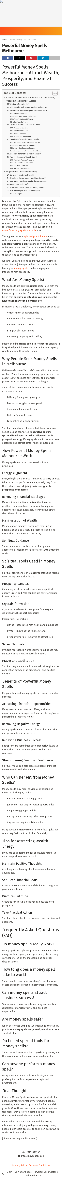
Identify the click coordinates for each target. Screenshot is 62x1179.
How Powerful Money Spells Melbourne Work (28, 110)
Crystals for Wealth (21, 131)
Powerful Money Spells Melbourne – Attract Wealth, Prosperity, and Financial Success (30, 99)
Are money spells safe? (19, 184)
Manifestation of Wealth (23, 119)
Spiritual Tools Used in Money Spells (25, 125)
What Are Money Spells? (19, 104)
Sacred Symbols (20, 134)
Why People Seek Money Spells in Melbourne (28, 107)
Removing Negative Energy (24, 145)
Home (4, 40)
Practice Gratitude (21, 166)
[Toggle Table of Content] (53, 93)
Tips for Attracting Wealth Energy (23, 157)
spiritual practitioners (35, 236)
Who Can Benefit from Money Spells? (25, 154)
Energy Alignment (20, 113)
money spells (21, 268)
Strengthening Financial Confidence (28, 151)
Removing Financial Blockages (25, 116)
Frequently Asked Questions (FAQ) (21, 171)
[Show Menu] (3, 31)
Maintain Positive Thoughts (24, 160)
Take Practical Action (22, 169)
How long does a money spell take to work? (28, 178)
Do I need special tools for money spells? (27, 187)
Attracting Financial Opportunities (27, 142)
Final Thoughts (16, 194)
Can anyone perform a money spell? (25, 191)
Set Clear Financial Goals (23, 163)
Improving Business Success (24, 148)
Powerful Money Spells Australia (19, 230)
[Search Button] (58, 31)
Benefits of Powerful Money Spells (24, 139)
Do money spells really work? (22, 175)
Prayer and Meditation (22, 136)
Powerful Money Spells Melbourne (23, 40)
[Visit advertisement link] (31, 13)
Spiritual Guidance (21, 122)
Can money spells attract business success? (28, 181)
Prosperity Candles (21, 128)
